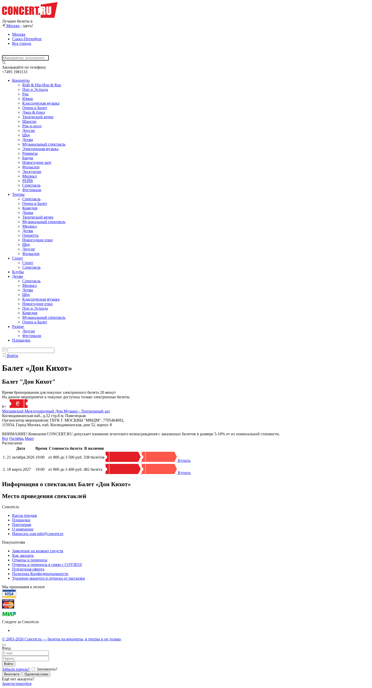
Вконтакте (11, 674)
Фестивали (31, 190)
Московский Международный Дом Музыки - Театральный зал (56, 411)
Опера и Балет (34, 108)
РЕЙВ (27, 181)
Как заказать (23, 555)
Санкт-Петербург (27, 39)
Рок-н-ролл (32, 126)
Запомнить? (46, 669)
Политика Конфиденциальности (40, 574)
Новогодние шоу (36, 162)
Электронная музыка (40, 149)
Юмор (27, 98)
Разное (18, 326)
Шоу (26, 135)
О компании (22, 529)
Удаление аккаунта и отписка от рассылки (48, 578)
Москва (18, 34)
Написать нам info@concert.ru (37, 534)
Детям (27, 139)
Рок (25, 94)
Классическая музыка (40, 103)
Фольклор (30, 167)
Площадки (21, 340)
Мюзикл (29, 176)
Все (5, 438)
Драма (27, 212)
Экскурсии (31, 171)
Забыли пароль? (16, 669)
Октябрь (16, 438)
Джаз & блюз (33, 112)
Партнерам (21, 524)
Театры (18, 194)
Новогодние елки (37, 240)
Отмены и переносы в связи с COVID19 (47, 564)
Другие (28, 130)
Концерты (21, 80)
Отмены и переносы (29, 560)
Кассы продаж (24, 515)
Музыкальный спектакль (43, 144)
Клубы (18, 272)
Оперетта (30, 235)
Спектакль (31, 185)
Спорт (17, 258)
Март (29, 438)
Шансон (29, 121)
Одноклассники (36, 674)
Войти (8, 664)
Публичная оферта (28, 569)
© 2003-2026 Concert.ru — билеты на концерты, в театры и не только (61, 639)
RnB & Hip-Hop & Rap (41, 85)
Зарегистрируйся (16, 683)
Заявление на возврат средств (37, 551)
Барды (27, 158)
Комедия (29, 208)
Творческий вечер (37, 117)
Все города (21, 43)
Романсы (30, 153)
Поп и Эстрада (35, 89)
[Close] (4, 645)
